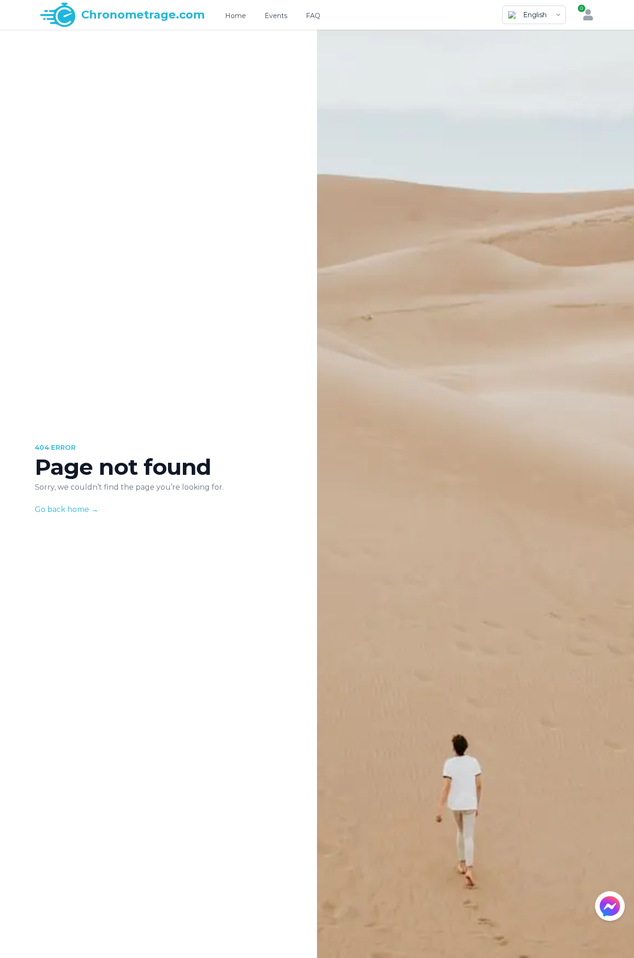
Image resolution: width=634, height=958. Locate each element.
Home (235, 16)
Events (276, 16)
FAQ (313, 16)
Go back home (66, 509)
